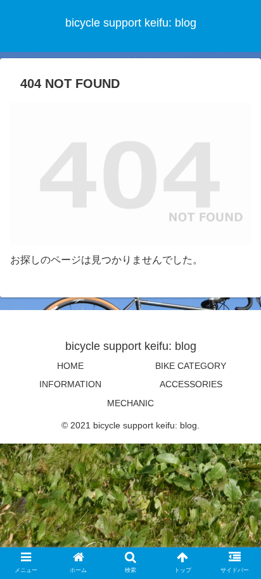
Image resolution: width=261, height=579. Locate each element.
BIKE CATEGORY (190, 366)
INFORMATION (70, 384)
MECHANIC (130, 403)
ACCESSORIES (191, 384)
